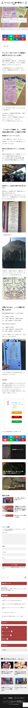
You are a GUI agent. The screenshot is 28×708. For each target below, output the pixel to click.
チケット (5, 20)
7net (17, 421)
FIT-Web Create (21, 702)
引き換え (20, 20)
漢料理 (5, 638)
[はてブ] (23, 36)
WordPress (16, 704)
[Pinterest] (23, 39)
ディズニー (9, 20)
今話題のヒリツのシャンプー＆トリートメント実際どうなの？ (13, 608)
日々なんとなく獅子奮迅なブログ (14, 3)
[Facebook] (5, 36)
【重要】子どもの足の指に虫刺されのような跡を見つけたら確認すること (20, 509)
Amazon (17, 412)
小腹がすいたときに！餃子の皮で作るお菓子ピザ (12, 600)
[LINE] (11, 39)
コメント (4, 532)
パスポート (14, 20)
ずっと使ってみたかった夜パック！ (20, 498)
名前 (3, 546)
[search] (25, 577)
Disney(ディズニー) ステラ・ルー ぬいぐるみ (17, 404)
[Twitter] (11, 36)
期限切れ (5, 21)
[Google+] (17, 36)
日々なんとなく (15, 18)
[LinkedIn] (17, 39)
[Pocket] (5, 39)
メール (4, 552)
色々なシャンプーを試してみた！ (20, 516)
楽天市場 (17, 416)
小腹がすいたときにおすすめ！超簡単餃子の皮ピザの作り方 (14, 604)
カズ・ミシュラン (7, 631)
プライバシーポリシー (19, 698)
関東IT (8, 21)
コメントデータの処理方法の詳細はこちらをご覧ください (14, 568)
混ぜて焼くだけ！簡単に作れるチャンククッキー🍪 (12, 616)
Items (5, 627)
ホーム (5, 698)
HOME (3, 29)
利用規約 (10, 698)
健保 (17, 20)
